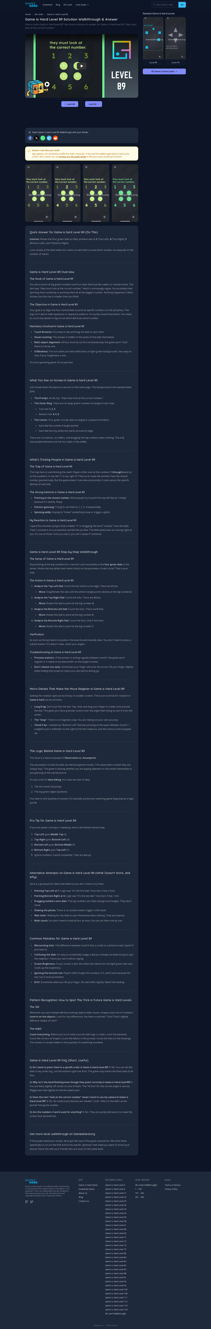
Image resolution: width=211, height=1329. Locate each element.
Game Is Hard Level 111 (116, 1297)
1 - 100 (138, 1189)
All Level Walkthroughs (115, 1313)
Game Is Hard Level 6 (115, 1189)
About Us (83, 1193)
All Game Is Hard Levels (162, 71)
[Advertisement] (82, 117)
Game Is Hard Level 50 (115, 1217)
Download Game (86, 1189)
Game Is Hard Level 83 (115, 1257)
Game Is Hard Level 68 (115, 1229)
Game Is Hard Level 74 (115, 1245)
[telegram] (49, 138)
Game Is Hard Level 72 (115, 1241)
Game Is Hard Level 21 (115, 1193)
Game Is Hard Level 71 (115, 1237)
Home (28, 14)
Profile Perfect (111, 1325)
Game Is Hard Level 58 (115, 1221)
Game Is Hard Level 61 (115, 1225)
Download (47, 4)
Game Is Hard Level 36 (115, 1205)
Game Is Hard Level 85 (115, 1265)
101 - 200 (139, 1193)
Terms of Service (173, 1185)
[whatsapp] (42, 138)
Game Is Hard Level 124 (116, 1309)
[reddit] (55, 138)
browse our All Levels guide (72, 156)
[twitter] (36, 138)
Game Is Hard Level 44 (115, 1213)
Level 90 (92, 104)
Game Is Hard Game (88, 1185)
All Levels (67, 4)
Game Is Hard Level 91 (115, 1277)
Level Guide (81, 4)
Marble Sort (98, 1325)
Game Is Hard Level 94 (115, 1281)
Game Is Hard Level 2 (115, 1185)
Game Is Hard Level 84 (115, 1261)
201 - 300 (139, 1197)
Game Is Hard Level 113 (116, 1301)
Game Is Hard (30, 1186)
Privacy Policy (171, 1189)
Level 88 (71, 104)
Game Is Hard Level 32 (115, 1197)
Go (182, 4)
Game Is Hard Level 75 (115, 1249)
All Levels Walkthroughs (146, 1185)
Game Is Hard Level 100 (116, 1289)
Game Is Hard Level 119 (116, 1305)
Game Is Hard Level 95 (115, 1285)
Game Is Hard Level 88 (115, 1273)
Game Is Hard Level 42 (115, 1209)
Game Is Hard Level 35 (115, 1201)
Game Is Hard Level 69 (115, 1233)
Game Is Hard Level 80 (115, 1253)
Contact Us (84, 1201)
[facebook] (30, 138)
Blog (58, 4)
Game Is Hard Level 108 (116, 1293)
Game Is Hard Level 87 (115, 1269)
